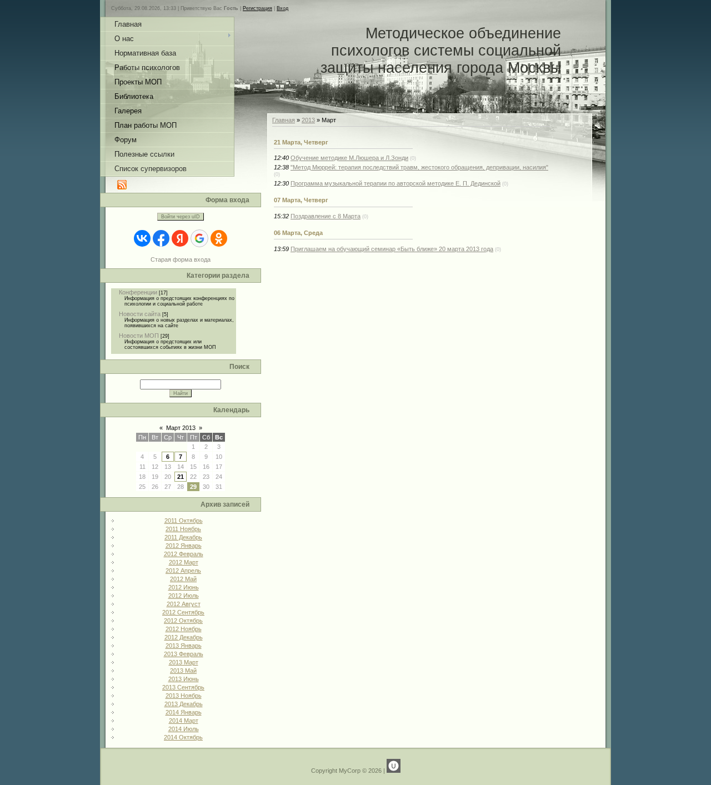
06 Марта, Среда (298, 232)
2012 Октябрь (183, 620)
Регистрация (257, 8)
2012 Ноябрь (184, 629)
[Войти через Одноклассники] (219, 238)
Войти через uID (180, 216)
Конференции (138, 292)
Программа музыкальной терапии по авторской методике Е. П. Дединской (395, 183)
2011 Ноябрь (183, 529)
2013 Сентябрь (183, 687)
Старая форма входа (181, 259)
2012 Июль (183, 595)
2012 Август (184, 604)
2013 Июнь (183, 679)
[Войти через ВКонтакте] (142, 238)
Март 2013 (181, 427)
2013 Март (183, 662)
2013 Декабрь (183, 704)
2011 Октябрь (183, 520)
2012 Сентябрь (183, 612)
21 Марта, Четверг (301, 142)
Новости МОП (139, 335)
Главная (283, 120)
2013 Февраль (183, 654)
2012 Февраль (183, 554)
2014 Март (183, 720)
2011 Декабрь (183, 537)
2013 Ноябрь (184, 695)
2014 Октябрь (183, 737)
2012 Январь (184, 545)
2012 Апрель (183, 570)
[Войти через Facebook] (161, 238)
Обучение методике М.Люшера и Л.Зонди (349, 157)
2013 (308, 120)
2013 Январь (184, 645)
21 (180, 476)
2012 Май (183, 579)
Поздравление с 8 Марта (325, 216)
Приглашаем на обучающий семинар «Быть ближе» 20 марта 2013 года (392, 249)
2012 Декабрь (183, 637)
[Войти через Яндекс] (180, 238)
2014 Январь (184, 712)
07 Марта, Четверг (301, 200)
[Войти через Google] (199, 238)
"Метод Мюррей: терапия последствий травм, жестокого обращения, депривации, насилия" (419, 167)
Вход (282, 8)
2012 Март (183, 562)
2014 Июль (183, 729)
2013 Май (183, 670)
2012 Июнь (183, 587)
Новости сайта (140, 314)
